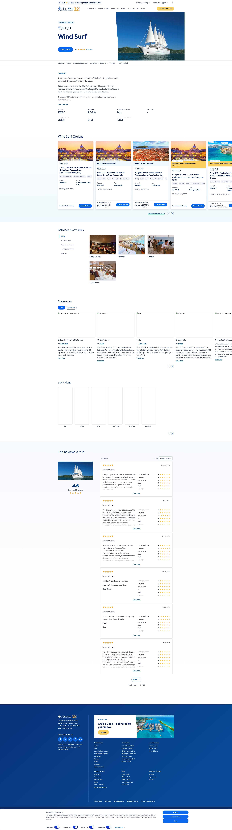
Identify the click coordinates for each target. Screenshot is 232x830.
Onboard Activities (67, 245)
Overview (61, 63)
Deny (175, 821)
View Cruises (65, 49)
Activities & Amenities (80, 63)
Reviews (112, 63)
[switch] (75, 827)
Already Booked (122, 63)
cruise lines (62, 22)
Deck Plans (103, 63)
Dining (63, 236)
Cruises (68, 63)
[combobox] (166, 458)
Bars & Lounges (66, 240)
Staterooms (94, 63)
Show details (119, 827)
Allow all (175, 813)
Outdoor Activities (67, 249)
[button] (103, 246)
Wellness (64, 253)
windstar (70, 22)
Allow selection (176, 817)
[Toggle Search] (172, 2)
